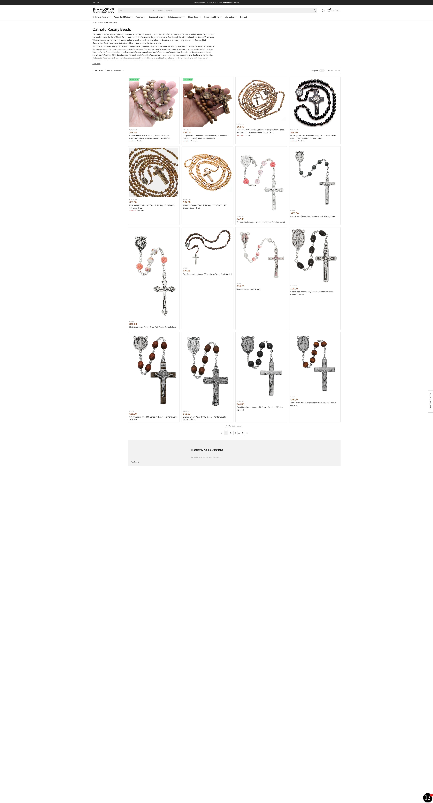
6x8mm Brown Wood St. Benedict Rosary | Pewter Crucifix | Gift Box (153, 418)
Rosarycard (241, 124)
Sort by (109, 70)
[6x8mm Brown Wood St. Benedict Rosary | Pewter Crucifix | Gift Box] (153, 370)
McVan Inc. (240, 216)
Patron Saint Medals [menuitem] (122, 17)
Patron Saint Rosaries (148, 61)
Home (94, 22)
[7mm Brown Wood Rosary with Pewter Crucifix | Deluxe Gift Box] (314, 363)
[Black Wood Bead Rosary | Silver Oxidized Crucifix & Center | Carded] (314, 255)
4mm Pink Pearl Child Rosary (248, 289)
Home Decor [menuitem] (193, 17)
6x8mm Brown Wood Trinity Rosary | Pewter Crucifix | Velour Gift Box (205, 418)
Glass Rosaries (102, 49)
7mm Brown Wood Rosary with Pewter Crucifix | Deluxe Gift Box (313, 404)
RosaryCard (133, 130)
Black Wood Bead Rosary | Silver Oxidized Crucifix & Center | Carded (311, 293)
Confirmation (108, 43)
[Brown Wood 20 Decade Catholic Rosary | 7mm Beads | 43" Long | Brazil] (153, 172)
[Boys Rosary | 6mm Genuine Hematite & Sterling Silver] (314, 178)
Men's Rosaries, (159, 52)
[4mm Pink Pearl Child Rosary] (261, 254)
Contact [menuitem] (243, 17)
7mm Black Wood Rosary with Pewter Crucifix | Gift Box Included (260, 408)
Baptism (198, 40)
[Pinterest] (98, 2)
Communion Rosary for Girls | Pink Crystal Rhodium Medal (261, 222)
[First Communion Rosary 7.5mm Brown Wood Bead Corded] (207, 247)
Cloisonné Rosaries (176, 49)
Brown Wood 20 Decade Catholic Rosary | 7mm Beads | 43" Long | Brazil (152, 206)
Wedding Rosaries (149, 55)
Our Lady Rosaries (106, 61)
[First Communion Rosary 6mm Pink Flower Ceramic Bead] (153, 273)
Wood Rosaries (188, 46)
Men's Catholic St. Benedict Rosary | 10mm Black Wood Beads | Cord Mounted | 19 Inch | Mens (313, 136)
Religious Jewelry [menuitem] (175, 17)
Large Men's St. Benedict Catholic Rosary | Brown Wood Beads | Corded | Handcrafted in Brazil (206, 136)
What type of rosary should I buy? (205, 457)
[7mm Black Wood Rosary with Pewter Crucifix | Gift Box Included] (261, 365)
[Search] (314, 10)
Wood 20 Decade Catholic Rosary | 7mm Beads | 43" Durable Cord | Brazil (205, 206)
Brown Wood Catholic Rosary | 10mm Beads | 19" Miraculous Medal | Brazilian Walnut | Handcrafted (149, 136)
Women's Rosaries (103, 55)
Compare (314, 70)
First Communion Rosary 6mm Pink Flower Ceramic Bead (152, 327)
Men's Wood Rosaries (174, 52)
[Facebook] (94, 2)
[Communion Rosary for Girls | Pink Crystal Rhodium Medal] (261, 181)
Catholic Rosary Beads (110, 22)
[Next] (247, 433)
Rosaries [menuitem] (139, 17)
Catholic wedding (126, 43)
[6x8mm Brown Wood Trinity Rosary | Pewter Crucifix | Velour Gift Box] (207, 370)
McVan (292, 210)
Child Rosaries (118, 55)
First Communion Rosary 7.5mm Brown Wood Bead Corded (207, 274)
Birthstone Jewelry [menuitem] (100, 17)
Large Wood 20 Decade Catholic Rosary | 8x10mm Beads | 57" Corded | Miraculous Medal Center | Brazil (261, 131)
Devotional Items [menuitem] (156, 17)
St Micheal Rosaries (147, 58)
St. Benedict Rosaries (101, 58)
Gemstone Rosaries (136, 49)
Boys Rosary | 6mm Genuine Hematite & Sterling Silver (312, 216)
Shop (99, 22)
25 (243, 433)
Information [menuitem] (229, 17)
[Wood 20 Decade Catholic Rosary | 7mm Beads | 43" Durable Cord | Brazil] (207, 172)
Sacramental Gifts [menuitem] (211, 17)
